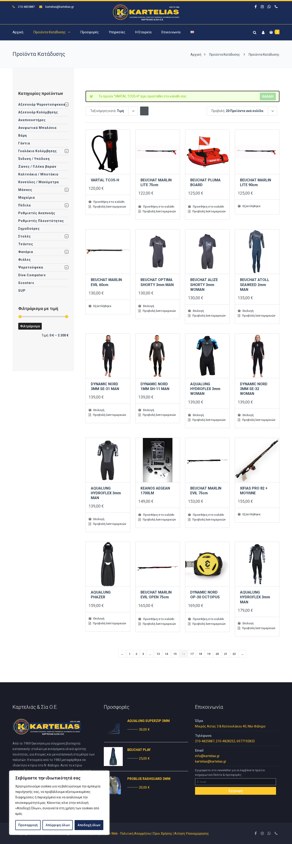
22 (234, 654)
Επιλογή (148, 305)
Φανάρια (25, 252)
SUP (22, 290)
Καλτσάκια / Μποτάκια (38, 174)
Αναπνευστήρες (32, 120)
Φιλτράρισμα (30, 326)
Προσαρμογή (28, 825)
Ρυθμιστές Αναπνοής (36, 213)
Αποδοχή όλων (89, 825)
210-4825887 (204, 741)
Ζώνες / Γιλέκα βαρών (37, 166)
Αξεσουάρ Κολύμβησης (38, 112)
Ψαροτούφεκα (30, 267)
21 (225, 654)
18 (200, 654)
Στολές (24, 236)
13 (158, 654)
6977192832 (246, 741)
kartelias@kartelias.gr (59, 6)
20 (217, 654)
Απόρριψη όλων (58, 825)
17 (192, 654)
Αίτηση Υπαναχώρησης (191, 833)
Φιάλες (24, 259)
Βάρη (22, 135)
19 (209, 654)
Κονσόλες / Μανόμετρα (38, 182)
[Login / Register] (262, 31)
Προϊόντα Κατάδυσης (49, 32)
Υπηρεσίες (117, 32)
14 (166, 654)
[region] (59, 803)
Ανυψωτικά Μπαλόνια (37, 128)
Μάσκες (25, 190)
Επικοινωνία (171, 32)
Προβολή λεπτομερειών (109, 206)
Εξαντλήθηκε (251, 206)
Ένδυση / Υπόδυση (34, 159)
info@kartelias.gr (207, 756)
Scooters (26, 283)
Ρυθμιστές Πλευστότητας (41, 221)
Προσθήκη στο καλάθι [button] (109, 201)
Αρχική (18, 32)
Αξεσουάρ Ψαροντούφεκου (41, 104)
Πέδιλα (24, 205)
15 (175, 654)
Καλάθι (268, 96)
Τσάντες (25, 244)
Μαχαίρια (26, 197)
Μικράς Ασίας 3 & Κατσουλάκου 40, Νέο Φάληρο (230, 726)
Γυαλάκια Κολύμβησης (37, 151)
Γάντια (24, 143)
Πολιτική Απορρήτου (135, 833)
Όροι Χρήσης (162, 833)
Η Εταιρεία (143, 32)
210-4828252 (225, 741)
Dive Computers (32, 275)
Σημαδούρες (29, 228)
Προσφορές (89, 32)
